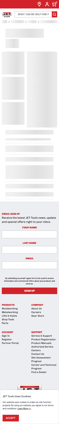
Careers (36, 312)
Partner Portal (10, 343)
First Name (29, 227)
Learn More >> (24, 408)
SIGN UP (29, 290)
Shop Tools (8, 319)
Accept (11, 418)
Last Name (29, 243)
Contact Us (37, 354)
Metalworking (10, 312)
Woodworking (10, 308)
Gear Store (37, 315)
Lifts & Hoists (9, 315)
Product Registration (43, 339)
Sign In (6, 335)
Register (7, 339)
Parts (5, 323)
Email (30, 258)
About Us (36, 308)
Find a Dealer (39, 372)
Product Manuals (41, 343)
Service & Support (41, 335)
